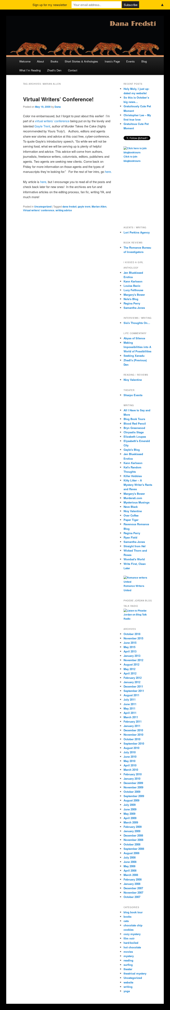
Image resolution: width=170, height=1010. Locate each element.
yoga (127, 991)
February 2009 (133, 827)
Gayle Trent (42, 126)
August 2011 (131, 695)
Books (54, 61)
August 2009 (131, 800)
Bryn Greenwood (134, 428)
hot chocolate (132, 947)
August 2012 (131, 664)
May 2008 (129, 866)
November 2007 (133, 892)
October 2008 (132, 844)
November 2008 (133, 840)
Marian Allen (99, 206)
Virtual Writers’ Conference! (58, 99)
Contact (72, 70)
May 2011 (129, 708)
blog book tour (133, 912)
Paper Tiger (131, 520)
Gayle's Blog (132, 450)
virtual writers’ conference (52, 121)
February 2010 (133, 774)
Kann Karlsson (133, 281)
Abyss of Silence (134, 338)
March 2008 (131, 875)
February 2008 (133, 879)
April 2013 (130, 651)
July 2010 (130, 752)
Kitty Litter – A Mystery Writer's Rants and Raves (138, 484)
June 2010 (130, 756)
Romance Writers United (134, 588)
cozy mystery (132, 934)
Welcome (24, 61)
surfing (128, 965)
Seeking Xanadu (134, 356)
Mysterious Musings (136, 502)
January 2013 (132, 656)
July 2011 (130, 699)
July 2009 (130, 805)
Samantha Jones (134, 308)
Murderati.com (133, 498)
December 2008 (133, 835)
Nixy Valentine (133, 380)
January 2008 (132, 884)
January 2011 (132, 726)
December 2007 (133, 888)
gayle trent (84, 206)
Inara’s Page (112, 61)
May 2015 (129, 647)
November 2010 (133, 734)
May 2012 (129, 669)
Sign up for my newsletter (50, 4)
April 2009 (130, 818)
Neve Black (131, 507)
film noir (129, 938)
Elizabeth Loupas (135, 436)
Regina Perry (132, 303)
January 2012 (132, 682)
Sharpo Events (133, 395)
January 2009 (132, 831)
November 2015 (133, 638)
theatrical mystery (135, 973)
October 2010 (132, 739)
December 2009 (133, 783)
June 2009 (130, 809)
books (127, 916)
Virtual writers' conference (38, 210)
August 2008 (131, 853)
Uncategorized (42, 206)
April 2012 (130, 673)
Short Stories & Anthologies (81, 61)
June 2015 (130, 643)
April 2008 (130, 870)
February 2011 (133, 721)
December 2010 (133, 730)
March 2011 (131, 717)
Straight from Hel (135, 546)
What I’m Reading (30, 70)
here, (43, 182)
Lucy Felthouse (133, 290)
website (128, 982)
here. (108, 171)
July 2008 (130, 857)
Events (130, 61)
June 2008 (130, 862)
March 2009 (131, 822)
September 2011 (134, 691)
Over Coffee (131, 515)
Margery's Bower (134, 295)
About (40, 61)
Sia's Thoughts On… (137, 323)
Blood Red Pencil (135, 423)
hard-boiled (131, 943)
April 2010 (130, 765)
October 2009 (132, 792)
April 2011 (130, 713)
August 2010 (131, 748)
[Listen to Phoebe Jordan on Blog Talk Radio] (138, 618)
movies (128, 952)
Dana (58, 107)
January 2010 (132, 778)
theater (128, 969)
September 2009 (134, 796)
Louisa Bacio (132, 286)
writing (128, 987)
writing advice (64, 210)
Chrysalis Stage (134, 432)
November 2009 (133, 787)
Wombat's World (134, 559)
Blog (144, 61)
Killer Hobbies (133, 476)
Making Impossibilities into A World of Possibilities (137, 347)
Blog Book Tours (134, 419)
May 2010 (129, 761)
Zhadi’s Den (54, 70)
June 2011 (130, 704)
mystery (129, 956)
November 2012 (133, 660)
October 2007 (132, 897)
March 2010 (131, 770)
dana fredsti (69, 206)
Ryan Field (130, 537)
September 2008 (134, 849)
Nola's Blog (131, 299)
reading (128, 960)
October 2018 (132, 634)
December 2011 (133, 686)
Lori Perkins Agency (137, 232)
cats (126, 921)
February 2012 (133, 678)
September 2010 (134, 743)
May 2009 (129, 814)
